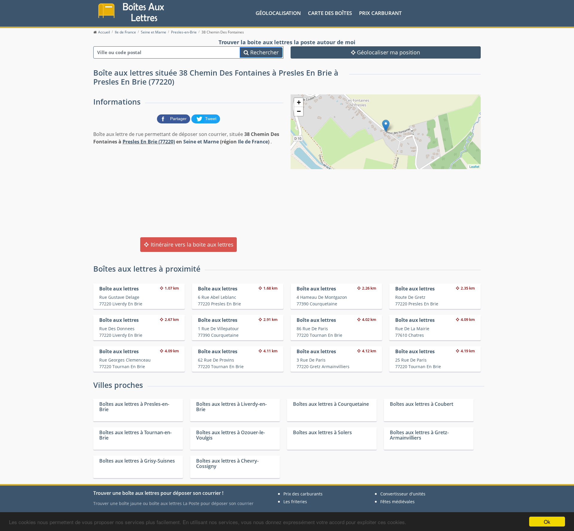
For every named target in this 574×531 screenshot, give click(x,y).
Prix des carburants (303, 494)
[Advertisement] (188, 190)
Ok (547, 521)
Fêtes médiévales (397, 501)
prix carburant (380, 13)
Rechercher (264, 52)
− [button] (299, 111)
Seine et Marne (201, 141)
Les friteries (295, 501)
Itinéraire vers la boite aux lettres (191, 244)
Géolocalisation (278, 13)
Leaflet (474, 166)
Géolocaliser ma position (387, 52)
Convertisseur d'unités (402, 494)
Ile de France (253, 141)
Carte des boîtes (330, 13)
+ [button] (299, 102)
